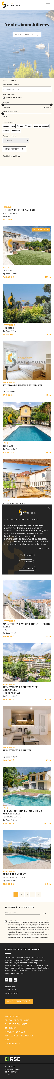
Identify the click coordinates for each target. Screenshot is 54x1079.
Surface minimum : (10, 111)
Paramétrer (26, 561)
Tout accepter (26, 568)
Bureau (6, 131)
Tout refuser (49, 508)
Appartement (9, 126)
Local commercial (41, 126)
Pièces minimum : (10, 136)
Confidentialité (11, 1072)
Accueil (5, 81)
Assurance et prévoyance (19, 1036)
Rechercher (12, 149)
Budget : (6, 102)
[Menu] (48, 5)
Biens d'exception (13, 97)
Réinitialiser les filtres (11, 156)
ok (45, 913)
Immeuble (16, 131)
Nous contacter (25, 35)
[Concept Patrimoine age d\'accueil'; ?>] (10, 5)
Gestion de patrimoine (17, 1020)
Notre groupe (12, 1016)
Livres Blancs (12, 1044)
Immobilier (10, 1028)
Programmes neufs (15, 1032)
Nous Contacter (17, 1001)
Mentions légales (12, 1069)
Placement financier (16, 1024)
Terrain (28, 126)
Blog (7, 1040)
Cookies (8, 1074)
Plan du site (10, 1067)
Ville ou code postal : (11, 84)
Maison (20, 126)
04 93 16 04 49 (11, 993)
